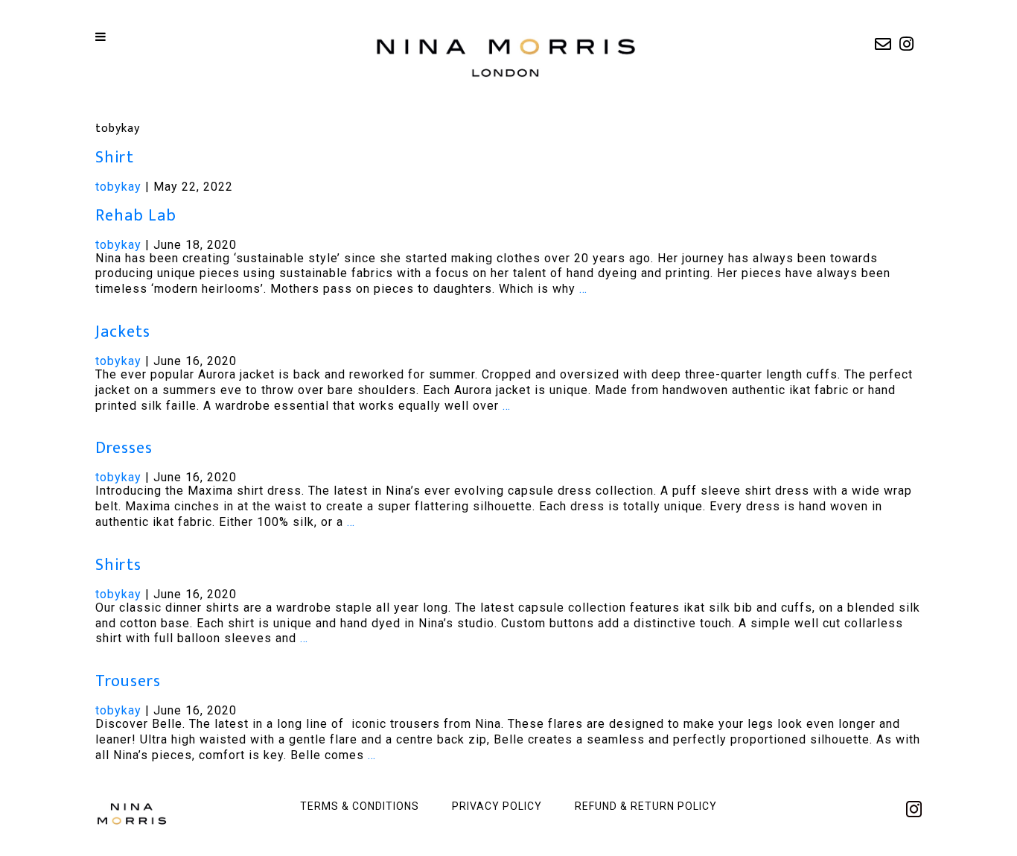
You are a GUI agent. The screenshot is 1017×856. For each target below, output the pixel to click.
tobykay (118, 187)
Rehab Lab (135, 215)
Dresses (124, 448)
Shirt (114, 157)
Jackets (122, 332)
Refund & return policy (646, 806)
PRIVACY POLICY (497, 806)
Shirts (118, 565)
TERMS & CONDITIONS (359, 806)
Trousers (128, 681)
